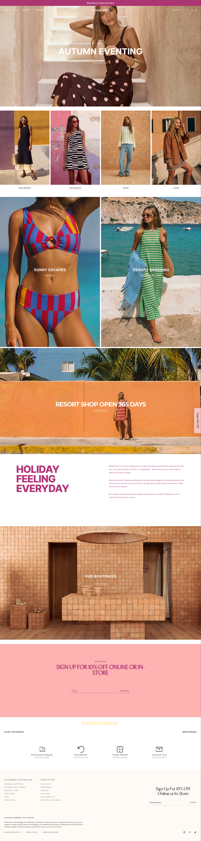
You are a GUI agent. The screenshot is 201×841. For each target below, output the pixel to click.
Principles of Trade (51, 800)
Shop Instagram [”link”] (14, 732)
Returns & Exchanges (15, 787)
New (6, 10)
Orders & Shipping (13, 784)
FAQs (6, 797)
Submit (193, 802)
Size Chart (9, 794)
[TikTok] (195, 832)
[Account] (192, 10)
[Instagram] (184, 832)
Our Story (46, 784)
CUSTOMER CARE (57, 10)
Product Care (11, 790)
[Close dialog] (197, 390)
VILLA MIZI (45, 794)
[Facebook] (190, 832)
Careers (45, 790)
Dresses (26, 10)
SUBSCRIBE (124, 691)
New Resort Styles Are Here (100, 3)
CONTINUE (160, 429)
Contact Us (10, 800)
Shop (15, 10)
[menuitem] (6, 10)
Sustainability (48, 797)
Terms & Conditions (50, 832)
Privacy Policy (32, 832)
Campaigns (46, 787)
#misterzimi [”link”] (190, 732)
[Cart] (196, 10)
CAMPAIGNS (40, 10)
